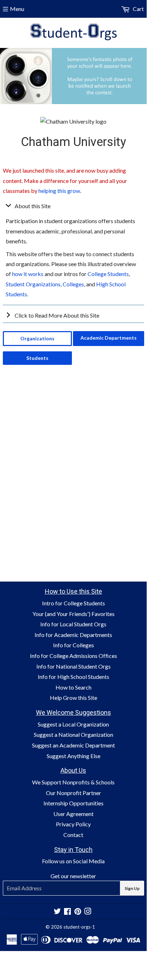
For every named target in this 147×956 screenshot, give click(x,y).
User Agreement (73, 813)
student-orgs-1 (79, 927)
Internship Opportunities (73, 803)
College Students (108, 273)
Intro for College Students (73, 603)
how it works (27, 273)
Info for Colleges (73, 645)
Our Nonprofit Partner (73, 792)
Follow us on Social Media (73, 861)
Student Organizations (33, 284)
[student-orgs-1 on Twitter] (57, 911)
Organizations (37, 338)
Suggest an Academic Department (73, 745)
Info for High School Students (73, 676)
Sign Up (132, 888)
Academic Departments (108, 338)
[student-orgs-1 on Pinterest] (78, 911)
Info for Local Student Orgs (73, 624)
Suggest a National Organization (73, 734)
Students (37, 358)
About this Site (33, 205)
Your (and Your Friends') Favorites (73, 613)
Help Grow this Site (73, 697)
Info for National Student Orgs (73, 666)
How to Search (73, 687)
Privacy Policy (73, 824)
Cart (138, 8)
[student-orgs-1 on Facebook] (67, 911)
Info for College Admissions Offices (73, 655)
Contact (73, 834)
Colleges (73, 284)
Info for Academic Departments (73, 634)
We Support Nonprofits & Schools (73, 782)
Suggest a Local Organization (73, 724)
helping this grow (59, 190)
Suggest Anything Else (73, 755)
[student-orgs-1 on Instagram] (87, 911)
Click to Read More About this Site (57, 315)
